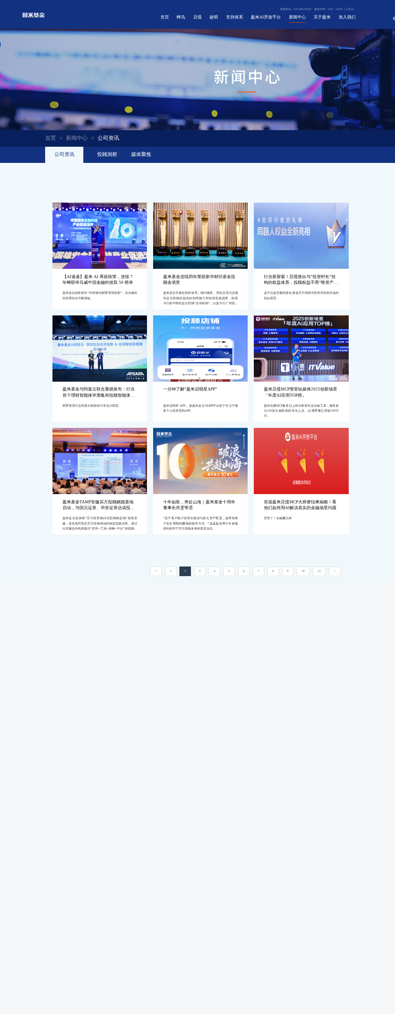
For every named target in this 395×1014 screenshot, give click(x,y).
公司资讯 (64, 154)
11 (319, 571)
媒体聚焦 (141, 154)
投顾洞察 (107, 154)
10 (303, 571)
